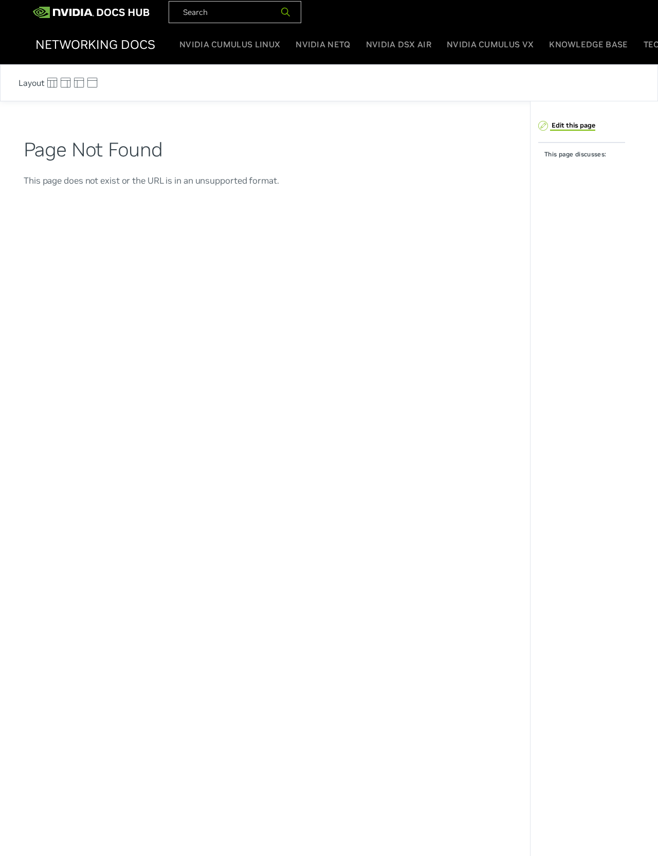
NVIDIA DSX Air (398, 44)
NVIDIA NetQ (323, 44)
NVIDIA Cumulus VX (490, 44)
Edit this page (572, 125)
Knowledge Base (588, 44)
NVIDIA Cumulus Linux (229, 44)
